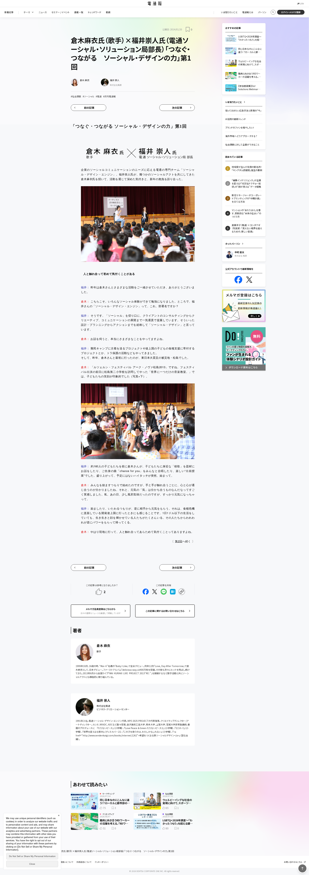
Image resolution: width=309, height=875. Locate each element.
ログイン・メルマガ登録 (290, 12)
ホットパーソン (232, 243)
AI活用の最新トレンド (235, 119)
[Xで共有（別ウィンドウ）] (154, 591)
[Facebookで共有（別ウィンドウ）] (145, 591)
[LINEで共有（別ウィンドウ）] (163, 591)
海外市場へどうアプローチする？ (241, 136)
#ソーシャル (88, 96)
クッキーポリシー (102, 862)
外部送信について (83, 862)
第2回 (178, 541)
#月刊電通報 (109, 96)
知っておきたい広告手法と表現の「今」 (243, 110)
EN (302, 3)
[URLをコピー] (181, 591)
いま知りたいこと (233, 102)
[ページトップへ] (302, 868)
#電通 (99, 96)
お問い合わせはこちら (293, 862)
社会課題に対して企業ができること (242, 144)
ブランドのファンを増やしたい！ (239, 127)
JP (298, 3)
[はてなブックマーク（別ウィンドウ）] (172, 591)
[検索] (273, 12)
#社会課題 (76, 96)
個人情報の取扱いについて (62, 862)
